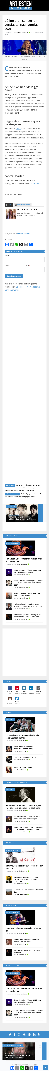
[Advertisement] (24, 389)
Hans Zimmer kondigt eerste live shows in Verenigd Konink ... (17, 1056)
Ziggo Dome (30, 491)
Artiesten (36, 494)
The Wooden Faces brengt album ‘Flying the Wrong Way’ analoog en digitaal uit (26, 879)
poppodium (37, 488)
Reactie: (8, 255)
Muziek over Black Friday (23, 767)
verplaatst (13, 491)
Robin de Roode (22, 871)
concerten (36, 485)
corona (7, 488)
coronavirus (14, 488)
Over (9, 205)
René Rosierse (22, 884)
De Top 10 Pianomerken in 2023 (25, 757)
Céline (18, 129)
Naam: (7, 266)
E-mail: (27, 266)
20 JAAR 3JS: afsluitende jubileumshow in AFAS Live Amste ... (22, 518)
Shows (7, 491)
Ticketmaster (36, 183)
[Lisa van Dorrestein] (11, 218)
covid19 (22, 488)
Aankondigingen (26, 494)
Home (14, 1065)
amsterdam (19, 485)
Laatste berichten (23, 205)
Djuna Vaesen (21, 740)
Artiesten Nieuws (14, 515)
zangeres (21, 491)
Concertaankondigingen (22, 497)
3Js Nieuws (11, 507)
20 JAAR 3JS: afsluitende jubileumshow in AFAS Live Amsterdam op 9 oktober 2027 (28, 583)
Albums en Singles (13, 850)
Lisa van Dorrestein (22, 32)
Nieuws (33, 497)
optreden (29, 488)
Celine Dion (28, 485)
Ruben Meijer (9, 1053)
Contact (34, 1065)
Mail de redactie (23, 233)
